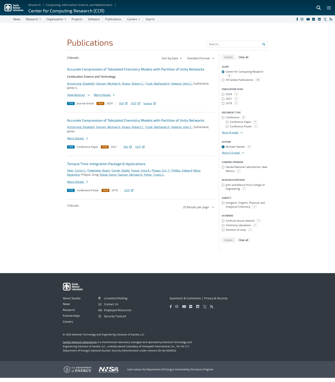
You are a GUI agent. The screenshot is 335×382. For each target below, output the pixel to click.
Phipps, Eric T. (161, 170)
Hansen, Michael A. (108, 84)
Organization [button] (54, 19)
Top (324, 378)
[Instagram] (303, 19)
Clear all (245, 57)
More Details (102, 95)
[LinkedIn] (320, 19)
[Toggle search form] (318, 8)
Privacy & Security (216, 298)
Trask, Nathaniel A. (157, 84)
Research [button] (32, 19)
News (16, 19)
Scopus (147, 103)
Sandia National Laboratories (80, 342)
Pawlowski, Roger (98, 170)
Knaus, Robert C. (133, 84)
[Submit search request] (264, 44)
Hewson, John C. (181, 84)
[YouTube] (308, 19)
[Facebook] (297, 19)
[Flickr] (314, 19)
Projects (77, 19)
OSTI (133, 103)
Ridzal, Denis (108, 175)
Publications (113, 19)
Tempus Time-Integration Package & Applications (106, 164)
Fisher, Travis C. (154, 175)
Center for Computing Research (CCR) (66, 10)
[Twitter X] (326, 19)
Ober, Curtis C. (76, 170)
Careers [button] (132, 19)
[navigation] (172, 58)
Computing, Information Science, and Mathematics (79, 5)
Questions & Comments (185, 298)
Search (150, 19)
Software (94, 19)
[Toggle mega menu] (329, 8)
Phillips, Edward (181, 170)
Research (34, 5)
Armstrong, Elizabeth (81, 84)
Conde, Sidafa (120, 170)
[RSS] (331, 19)
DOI (121, 103)
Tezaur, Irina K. (140, 170)
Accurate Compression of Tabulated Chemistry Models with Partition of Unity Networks (135, 69)
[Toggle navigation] (6, 19)
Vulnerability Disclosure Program (194, 369)
